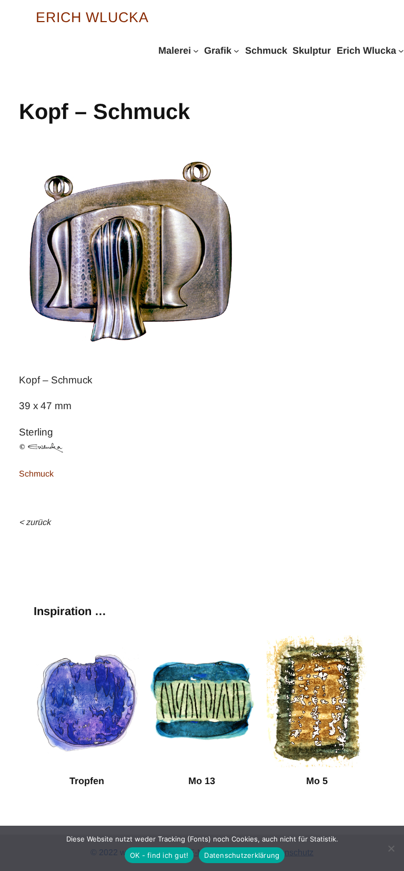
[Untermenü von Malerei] (196, 50)
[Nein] (391, 848)
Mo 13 (201, 781)
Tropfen (86, 781)
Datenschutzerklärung (241, 855)
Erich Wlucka (92, 17)
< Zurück (34, 522)
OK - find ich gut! (159, 855)
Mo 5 (317, 781)
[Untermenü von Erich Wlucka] (401, 50)
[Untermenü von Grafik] (236, 50)
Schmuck (36, 473)
